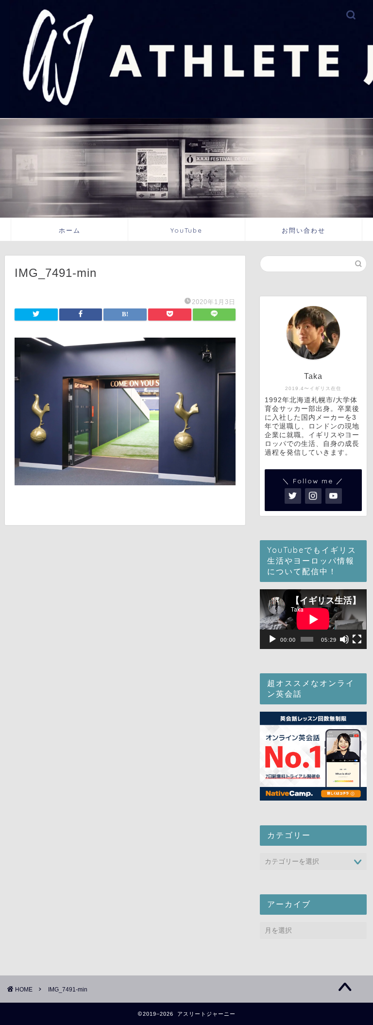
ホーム (70, 230)
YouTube (186, 230)
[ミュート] (344, 639)
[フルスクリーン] (357, 639)
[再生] (272, 639)
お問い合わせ (303, 230)
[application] (313, 619)
